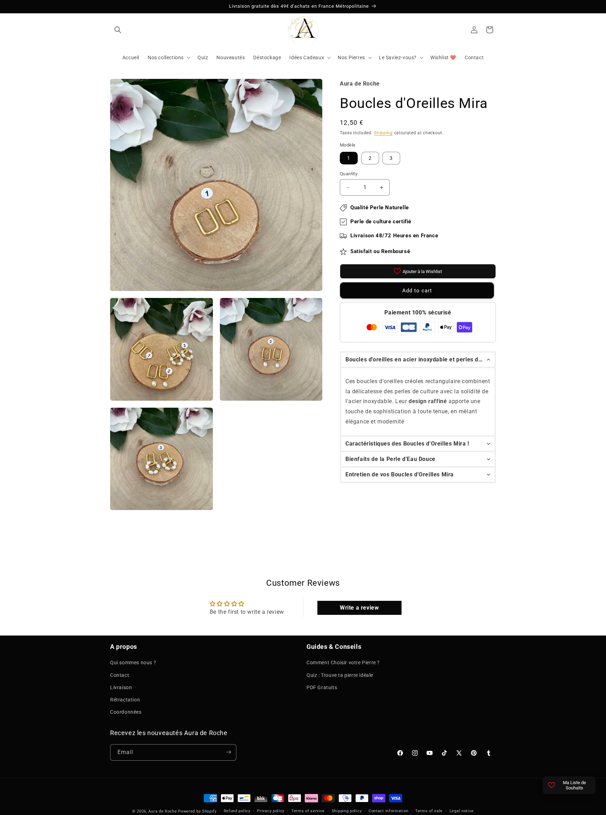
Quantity (348, 173)
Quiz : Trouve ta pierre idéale (340, 675)
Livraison (121, 687)
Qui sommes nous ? (133, 662)
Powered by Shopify (197, 811)
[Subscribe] (228, 752)
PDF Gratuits (322, 687)
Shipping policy (347, 811)
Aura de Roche (162, 811)
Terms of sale (429, 811)
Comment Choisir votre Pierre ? (343, 662)
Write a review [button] (359, 608)
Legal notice (462, 811)
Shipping (383, 132)
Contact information (388, 811)
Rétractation (125, 699)
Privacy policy (270, 811)
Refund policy (237, 811)
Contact (119, 675)
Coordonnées (126, 712)
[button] (118, 30)
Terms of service (308, 811)
